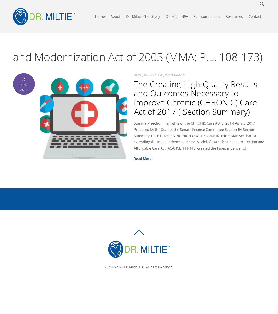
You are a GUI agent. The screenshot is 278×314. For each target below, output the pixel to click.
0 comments (175, 75)
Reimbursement (207, 16)
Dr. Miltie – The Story (143, 16)
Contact (254, 16)
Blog (138, 75)
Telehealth (153, 75)
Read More (143, 158)
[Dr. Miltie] (139, 255)
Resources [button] (234, 16)
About (116, 16)
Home (100, 16)
